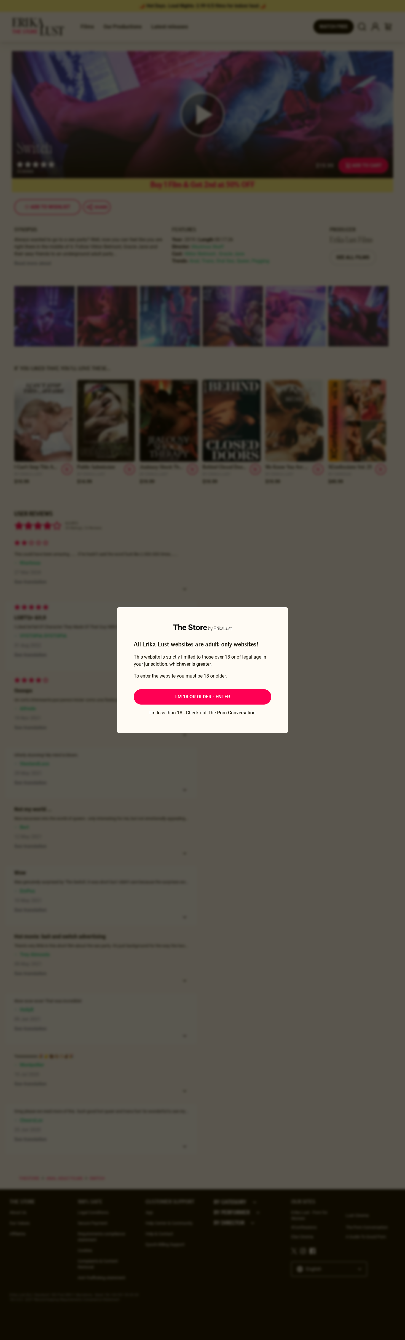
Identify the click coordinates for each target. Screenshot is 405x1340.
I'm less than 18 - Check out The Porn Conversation (202, 713)
